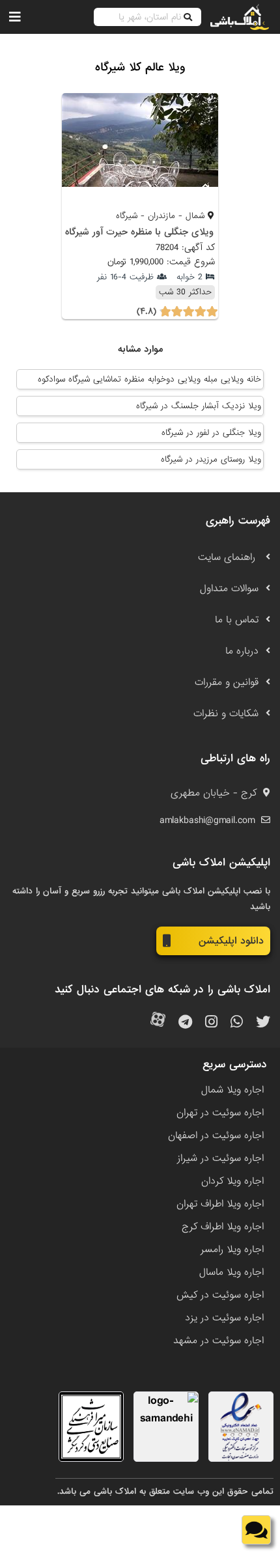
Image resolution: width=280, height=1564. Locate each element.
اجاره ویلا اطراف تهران (220, 1204)
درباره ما (242, 651)
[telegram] (185, 1023)
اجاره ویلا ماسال (231, 1272)
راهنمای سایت (228, 557)
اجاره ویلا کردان (232, 1181)
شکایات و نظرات (226, 713)
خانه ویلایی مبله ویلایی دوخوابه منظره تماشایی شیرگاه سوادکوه (149, 379)
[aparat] (157, 1023)
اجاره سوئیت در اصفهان (216, 1135)
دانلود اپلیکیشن (231, 941)
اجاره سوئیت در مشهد (218, 1340)
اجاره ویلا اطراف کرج (223, 1227)
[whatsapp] (237, 1023)
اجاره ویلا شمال (232, 1090)
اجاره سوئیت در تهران (220, 1113)
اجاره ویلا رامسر (232, 1249)
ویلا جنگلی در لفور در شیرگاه (211, 432)
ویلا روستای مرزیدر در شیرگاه (211, 459)
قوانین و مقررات (227, 682)
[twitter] (263, 1023)
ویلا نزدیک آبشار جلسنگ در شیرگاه (198, 406)
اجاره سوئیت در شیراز (220, 1158)
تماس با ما (237, 620)
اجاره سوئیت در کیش (220, 1295)
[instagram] (211, 1023)
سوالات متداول (229, 588)
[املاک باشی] (239, 17)
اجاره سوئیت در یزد (224, 1318)
